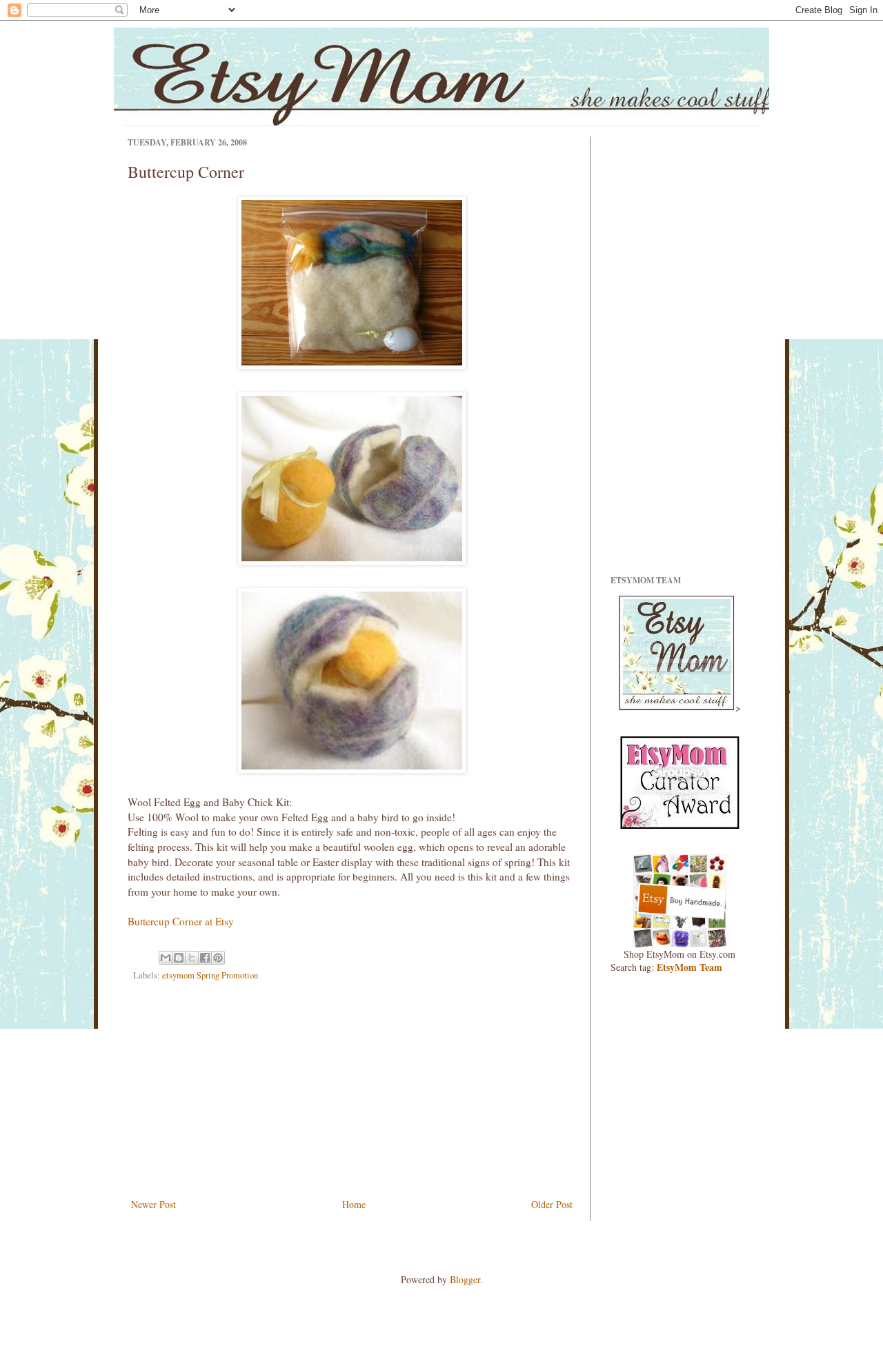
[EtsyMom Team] (679, 826)
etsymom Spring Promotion (210, 975)
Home (354, 1204)
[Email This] (165, 958)
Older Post (552, 1204)
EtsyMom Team (689, 967)
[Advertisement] (351, 1092)
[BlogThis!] (179, 958)
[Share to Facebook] (205, 958)
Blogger (465, 1279)
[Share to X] (192, 958)
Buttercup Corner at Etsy (181, 921)
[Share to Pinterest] (218, 958)
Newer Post (153, 1204)
